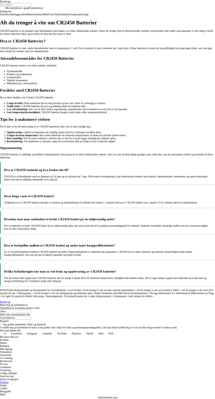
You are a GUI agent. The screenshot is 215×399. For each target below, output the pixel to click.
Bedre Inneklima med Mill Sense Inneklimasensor (121, 293)
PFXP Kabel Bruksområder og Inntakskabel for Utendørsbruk (33, 290)
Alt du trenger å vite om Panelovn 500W (157, 290)
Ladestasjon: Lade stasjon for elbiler (133, 296)
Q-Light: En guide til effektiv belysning (23, 296)
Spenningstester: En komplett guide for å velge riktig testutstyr (79, 296)
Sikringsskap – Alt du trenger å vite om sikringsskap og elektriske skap (55, 293)
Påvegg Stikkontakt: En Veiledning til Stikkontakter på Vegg (182, 293)
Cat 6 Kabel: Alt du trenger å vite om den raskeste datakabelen (101, 290)
